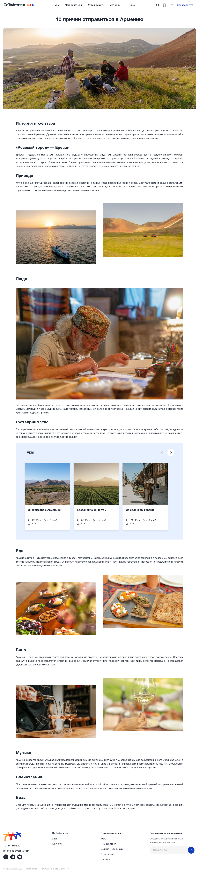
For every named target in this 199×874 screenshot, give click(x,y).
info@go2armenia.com (16, 851)
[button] (162, 452)
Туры (56, 5)
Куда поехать (96, 5)
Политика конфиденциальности (55, 869)
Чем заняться (73, 5)
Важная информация (112, 849)
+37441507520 (11, 846)
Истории (115, 5)
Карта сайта (31, 869)
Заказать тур (185, 5)
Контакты (57, 844)
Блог (54, 839)
